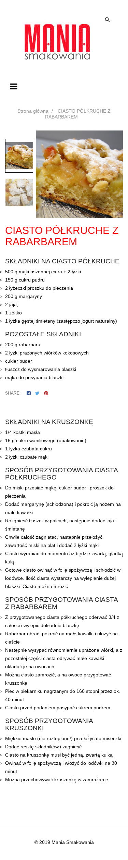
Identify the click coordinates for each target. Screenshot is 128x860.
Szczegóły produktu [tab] (43, 407)
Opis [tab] (10, 407)
